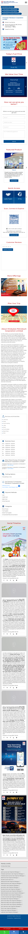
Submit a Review (7, 249)
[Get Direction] (19, 486)
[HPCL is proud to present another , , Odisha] (14, 698)
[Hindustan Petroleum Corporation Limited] (9, 3)
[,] (14, 814)
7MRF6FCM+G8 (6, 485)
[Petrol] (14, 161)
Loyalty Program (8, 199)
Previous (2, 63)
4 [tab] (17, 48)
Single (17, 918)
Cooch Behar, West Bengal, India (10, 487)
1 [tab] (10, 48)
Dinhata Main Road (5, 866)
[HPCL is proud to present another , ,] (14, 590)
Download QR (14, 235)
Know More (14, 180)
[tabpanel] (14, 43)
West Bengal (10, 465)
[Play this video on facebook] (14, 591)
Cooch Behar (10, 468)
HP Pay (20, 199)
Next (26, 63)
